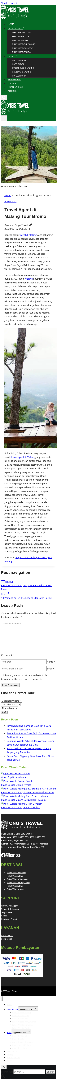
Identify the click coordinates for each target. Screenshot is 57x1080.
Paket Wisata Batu (15, 876)
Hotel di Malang (19, 60)
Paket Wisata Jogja (20, 36)
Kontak (4, 916)
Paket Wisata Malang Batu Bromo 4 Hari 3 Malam (27, 792)
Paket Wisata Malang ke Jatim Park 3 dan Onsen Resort (26, 585)
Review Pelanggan (9, 906)
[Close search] (4, 1067)
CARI (4, 712)
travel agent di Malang (23, 457)
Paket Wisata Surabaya (22, 48)
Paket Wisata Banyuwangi (23, 44)
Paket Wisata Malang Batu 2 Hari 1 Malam (23, 799)
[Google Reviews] (18, 856)
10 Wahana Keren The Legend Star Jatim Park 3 (26, 596)
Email (50, 668)
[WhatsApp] (15, 856)
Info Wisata (10, 201)
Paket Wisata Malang (21, 33)
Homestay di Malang (21, 72)
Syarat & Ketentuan (10, 909)
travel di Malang (28, 234)
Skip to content (9, 3)
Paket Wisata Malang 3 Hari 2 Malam (20, 807)
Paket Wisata (7, 935)
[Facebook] (3, 856)
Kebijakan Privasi (9, 919)
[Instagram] (8, 856)
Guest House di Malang (23, 68)
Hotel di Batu (18, 64)
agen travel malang (26, 557)
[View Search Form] (4, 97)
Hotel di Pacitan (19, 76)
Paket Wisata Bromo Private (16, 784)
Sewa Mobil (6, 939)
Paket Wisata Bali (20, 40)
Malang (29, 278)
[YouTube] (12, 856)
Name (51, 661)
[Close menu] (2, 998)
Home (7, 195)
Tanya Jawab (7, 912)
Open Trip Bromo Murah (14, 777)
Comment (7, 655)
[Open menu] (4, 118)
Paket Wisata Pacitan (21, 52)
